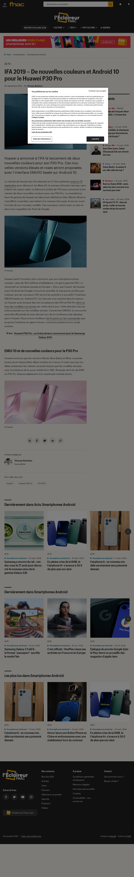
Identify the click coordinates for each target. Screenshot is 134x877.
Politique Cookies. (38, 117)
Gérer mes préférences (42, 139)
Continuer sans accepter (97, 91)
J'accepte (95, 139)
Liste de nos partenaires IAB (42, 132)
